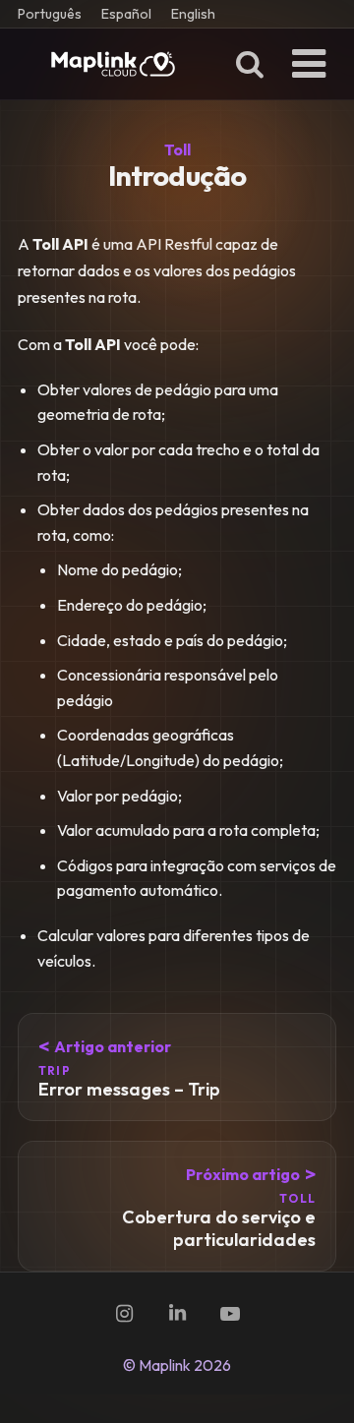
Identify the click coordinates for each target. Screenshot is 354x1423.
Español (126, 14)
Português (50, 14)
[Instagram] (124, 1313)
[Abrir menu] (308, 64)
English (193, 14)
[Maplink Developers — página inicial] (113, 64)
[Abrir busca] (249, 64)
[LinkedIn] (177, 1313)
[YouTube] (230, 1313)
